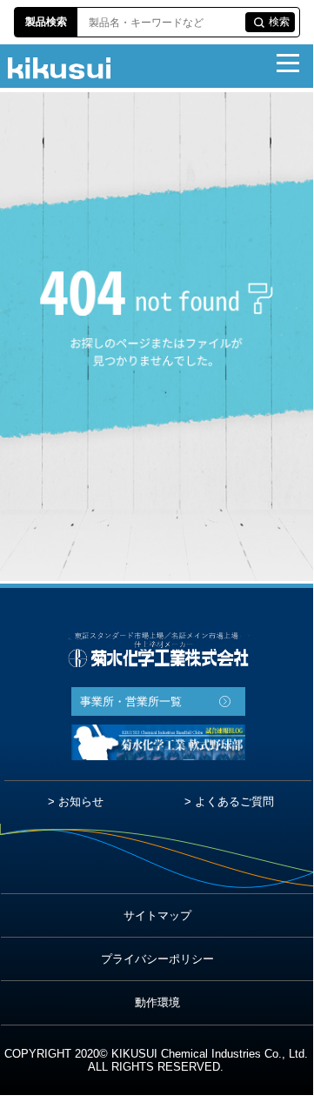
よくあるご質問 (234, 801)
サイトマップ (157, 915)
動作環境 (157, 1002)
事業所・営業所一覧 (131, 701)
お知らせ (81, 801)
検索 (279, 22)
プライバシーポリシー (157, 958)
